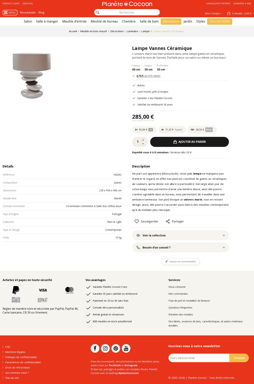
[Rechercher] (98, 12)
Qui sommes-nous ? (17, 372)
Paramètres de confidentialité (23, 362)
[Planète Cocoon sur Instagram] (105, 348)
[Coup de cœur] (136, 221)
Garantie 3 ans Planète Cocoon (154, 98)
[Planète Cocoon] (127, 3)
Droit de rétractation (17, 367)
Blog (41, 12)
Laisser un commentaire (182, 261)
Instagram (131, 365)
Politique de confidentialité (21, 357)
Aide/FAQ (27, 3)
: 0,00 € (241, 13)
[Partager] (168, 221)
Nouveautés (28, 12)
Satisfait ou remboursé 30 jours (155, 104)
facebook (115, 365)
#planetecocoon (128, 373)
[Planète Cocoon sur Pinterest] (115, 348)
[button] (239, 13)
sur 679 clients (148, 75)
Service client (11, 3)
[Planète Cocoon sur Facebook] (95, 348)
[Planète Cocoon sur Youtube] (126, 348)
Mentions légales (15, 352)
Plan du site (12, 378)
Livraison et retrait (218, 3)
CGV (7, 346)
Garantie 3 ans (242, 3)
